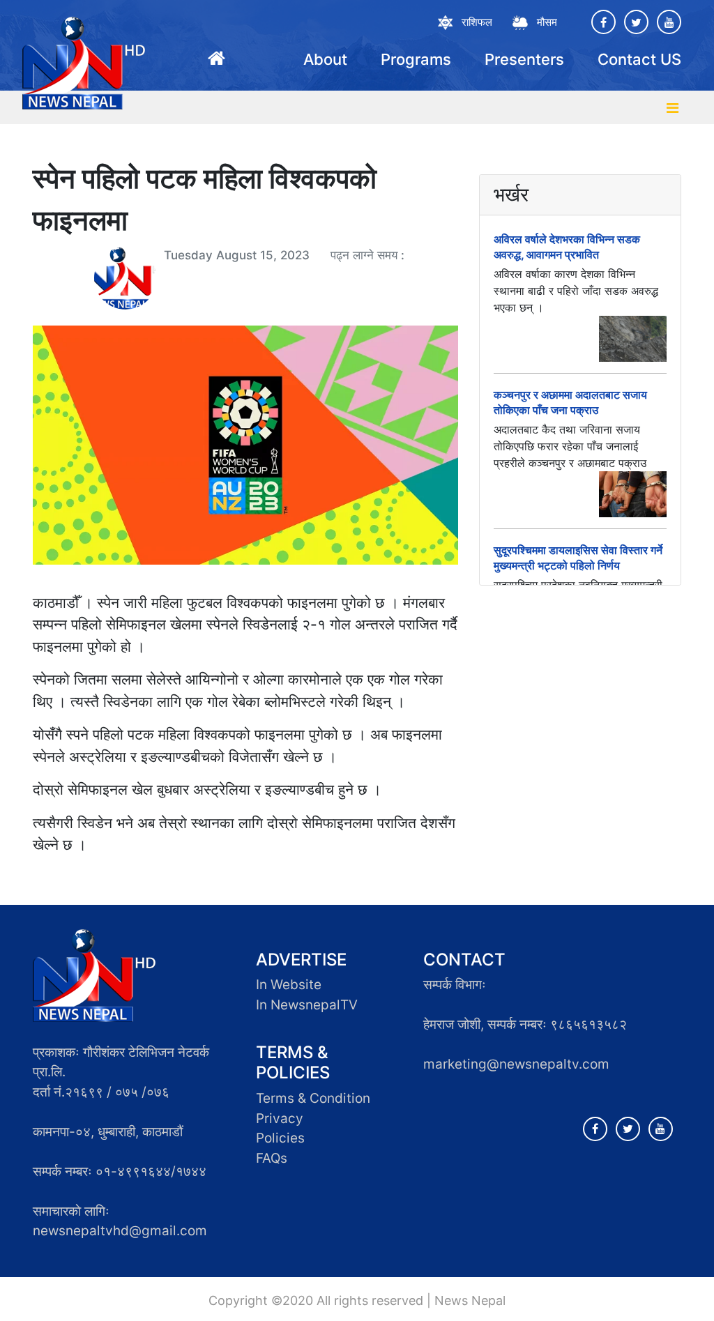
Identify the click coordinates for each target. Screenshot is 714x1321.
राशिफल (477, 22)
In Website (288, 985)
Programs (416, 59)
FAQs (271, 1158)
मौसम (547, 22)
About (325, 59)
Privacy (279, 1118)
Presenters (524, 59)
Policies (280, 1138)
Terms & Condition (313, 1098)
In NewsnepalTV (307, 1005)
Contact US (639, 59)
